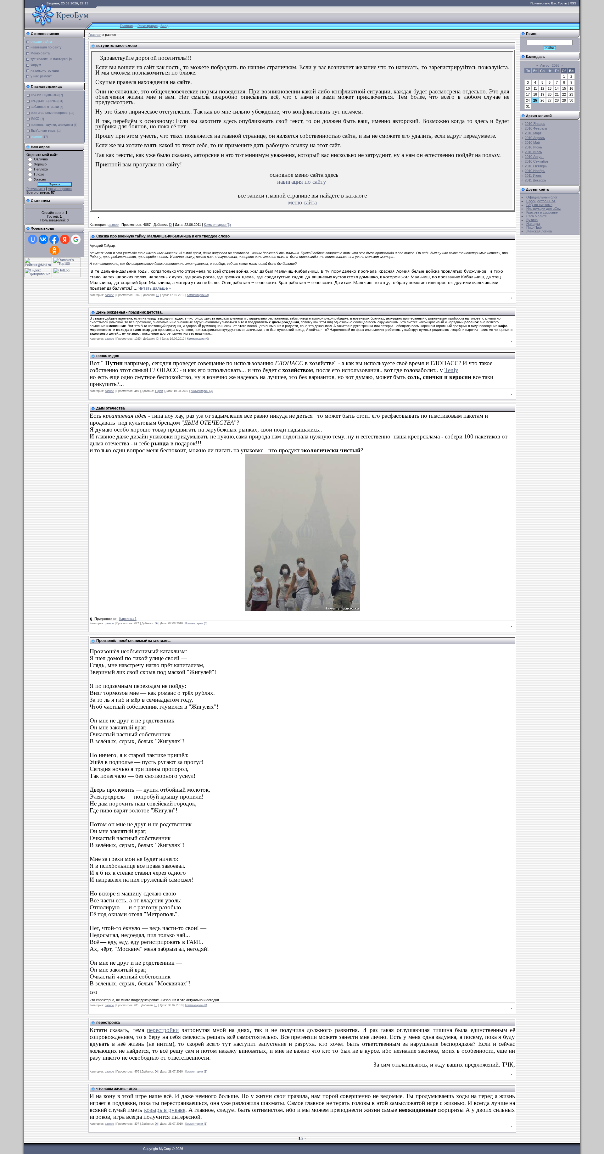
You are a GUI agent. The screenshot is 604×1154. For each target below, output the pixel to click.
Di (170, 224)
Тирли (159, 391)
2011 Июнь (533, 175)
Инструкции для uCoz (543, 208)
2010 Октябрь (536, 166)
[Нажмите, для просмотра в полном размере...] (302, 610)
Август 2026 (549, 65)
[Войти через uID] (32, 239)
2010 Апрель (535, 138)
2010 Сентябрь (537, 161)
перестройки (163, 1030)
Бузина (532, 220)
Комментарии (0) (198, 338)
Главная (126, 26)
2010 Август (534, 157)
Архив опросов (60, 189)
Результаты (35, 189)
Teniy (451, 370)
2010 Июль (533, 152)
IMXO (35, 118)
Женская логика (539, 231)
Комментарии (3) (217, 224)
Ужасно (40, 179)
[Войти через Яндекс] (65, 239)
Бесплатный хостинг (436, 1149)
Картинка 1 (128, 619)
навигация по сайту (302, 181)
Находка (533, 224)
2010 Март (533, 133)
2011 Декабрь (535, 180)
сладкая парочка (44, 101)
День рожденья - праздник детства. (129, 312)
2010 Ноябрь (535, 171)
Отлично (41, 159)
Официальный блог (541, 197)
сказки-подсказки (45, 95)
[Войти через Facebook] (54, 239)
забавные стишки (45, 107)
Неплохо (41, 169)
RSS (573, 3)
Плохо (39, 174)
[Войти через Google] (76, 239)
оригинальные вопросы (49, 112)
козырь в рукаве (164, 1110)
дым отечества (110, 408)
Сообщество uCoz (541, 201)
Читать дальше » (154, 288)
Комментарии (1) (196, 1071)
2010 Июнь (533, 147)
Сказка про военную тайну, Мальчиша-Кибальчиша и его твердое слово (163, 236)
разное (36, 136)
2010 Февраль (536, 128)
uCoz (458, 1149)
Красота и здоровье (542, 212)
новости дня (107, 356)
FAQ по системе (539, 205)
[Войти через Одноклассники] (54, 250)
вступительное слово (116, 45)
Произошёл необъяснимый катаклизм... (133, 640)
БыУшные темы (43, 130)
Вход (164, 26)
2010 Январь (535, 123)
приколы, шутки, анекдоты (52, 124)
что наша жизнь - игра (116, 1088)
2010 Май (532, 142)
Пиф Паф (534, 227)
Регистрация (147, 26)
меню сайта (302, 202)
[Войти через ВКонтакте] (43, 239)
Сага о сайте (536, 216)
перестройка (108, 1022)
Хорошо (40, 164)
